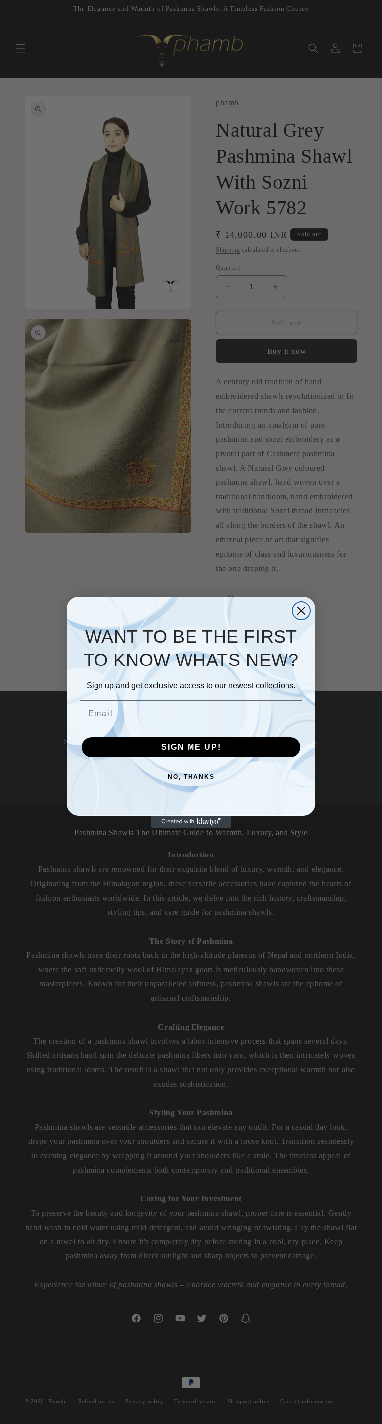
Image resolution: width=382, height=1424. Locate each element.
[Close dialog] (301, 611)
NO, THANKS (191, 776)
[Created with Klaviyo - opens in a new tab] (191, 822)
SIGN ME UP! (191, 747)
